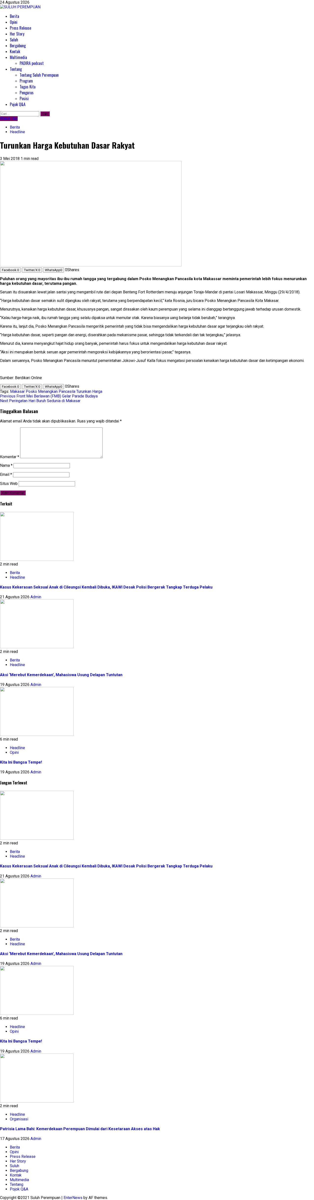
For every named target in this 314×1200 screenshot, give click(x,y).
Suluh (14, 40)
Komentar (9, 457)
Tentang (16, 69)
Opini (13, 22)
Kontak (15, 51)
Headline (17, 132)
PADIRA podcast (32, 63)
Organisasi (19, 1119)
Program (26, 81)
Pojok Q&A (18, 104)
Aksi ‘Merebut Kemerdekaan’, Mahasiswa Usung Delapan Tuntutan (61, 674)
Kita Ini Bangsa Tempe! (21, 762)
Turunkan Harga (89, 391)
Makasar (17, 391)
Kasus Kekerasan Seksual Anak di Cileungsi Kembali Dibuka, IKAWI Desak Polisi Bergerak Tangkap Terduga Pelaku (106, 587)
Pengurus (27, 93)
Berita (14, 16)
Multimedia (18, 57)
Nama (6, 465)
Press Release (20, 28)
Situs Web (9, 483)
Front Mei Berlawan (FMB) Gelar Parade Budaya (49, 396)
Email (6, 474)
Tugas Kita (28, 87)
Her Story (17, 34)
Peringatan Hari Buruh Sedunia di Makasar (40, 400)
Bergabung (18, 45)
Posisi (24, 98)
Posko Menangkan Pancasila (50, 391)
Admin (35, 597)
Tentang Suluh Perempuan (39, 75)
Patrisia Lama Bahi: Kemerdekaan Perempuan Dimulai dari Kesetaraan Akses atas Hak (80, 1129)
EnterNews (73, 1197)
